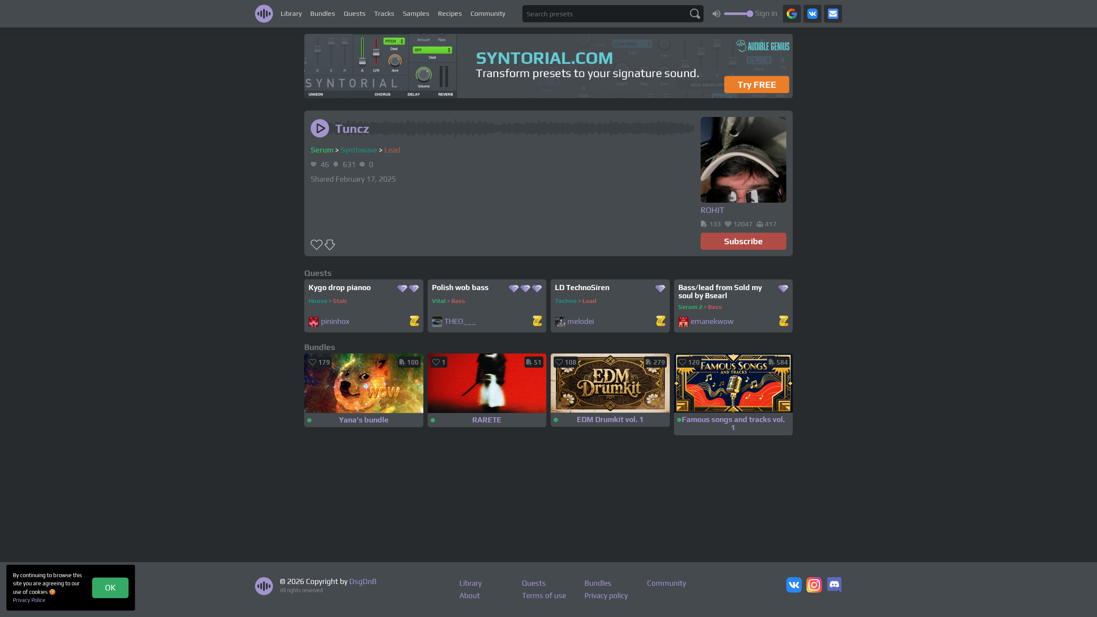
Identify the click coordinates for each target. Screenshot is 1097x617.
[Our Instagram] (814, 585)
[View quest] (414, 321)
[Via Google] (792, 14)
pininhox (335, 321)
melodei (580, 321)
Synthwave (359, 150)
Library (291, 13)
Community (488, 13)
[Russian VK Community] (794, 585)
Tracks (384, 13)
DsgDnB (363, 581)
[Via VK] (812, 14)
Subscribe (743, 241)
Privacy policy (606, 595)
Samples (416, 13)
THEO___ (460, 321)
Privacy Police (29, 600)
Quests (355, 13)
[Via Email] (833, 14)
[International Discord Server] (834, 585)
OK (110, 587)
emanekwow (712, 321)
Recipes (450, 13)
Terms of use (544, 595)
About (469, 595)
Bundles (322, 13)
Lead (392, 150)
